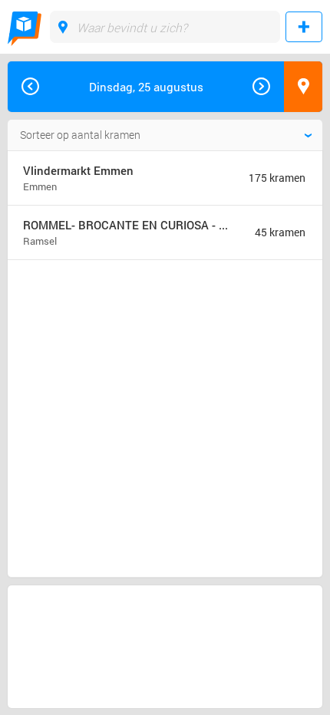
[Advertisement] (133, 327)
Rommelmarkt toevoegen (303, 27)
